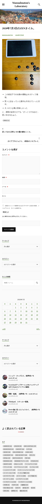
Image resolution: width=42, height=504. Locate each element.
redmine (8, 461)
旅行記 (26, 487)
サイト (4, 196)
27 (5, 322)
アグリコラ (8, 467)
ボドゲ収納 (32, 475)
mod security (21, 455)
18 (32, 315)
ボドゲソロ (21, 475)
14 (10, 315)
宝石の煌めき (8, 487)
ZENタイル (6, 120)
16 (21, 315)
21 (10, 319)
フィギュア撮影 (23, 473)
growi (7, 452)
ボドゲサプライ (9, 475)
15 (16, 315)
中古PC (15, 484)
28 (10, 322)
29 (16, 322)
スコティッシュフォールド (26, 470)
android (8, 446)
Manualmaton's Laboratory (21, 4)
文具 (18, 487)
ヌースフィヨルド (9, 473)
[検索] (37, 283)
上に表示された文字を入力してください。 (15, 216)
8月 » (38, 329)
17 (26, 315)
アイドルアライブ (31, 464)
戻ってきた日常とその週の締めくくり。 (17, 132)
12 (37, 311)
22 (16, 319)
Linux (29, 452)
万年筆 (6, 484)
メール (5, 186)
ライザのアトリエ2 (10, 482)
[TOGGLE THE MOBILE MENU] (3, 4)
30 (21, 322)
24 (26, 319)
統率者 (14, 490)
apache (17, 446)
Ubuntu (8, 464)
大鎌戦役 (24, 484)
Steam (34, 461)
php (27, 458)
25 (32, 319)
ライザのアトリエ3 (25, 482)
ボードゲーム (9, 479)
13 (5, 315)
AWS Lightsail (30, 446)
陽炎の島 (23, 490)
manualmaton (7, 35)
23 (21, 319)
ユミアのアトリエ (22, 479)
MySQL (7, 458)
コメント (6, 155)
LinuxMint (8, 455)
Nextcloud (18, 458)
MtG (32, 455)
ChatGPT (20, 449)
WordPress (25, 500)
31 (26, 322)
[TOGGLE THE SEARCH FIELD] (39, 4)
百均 (6, 490)
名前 (4, 177)
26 (37, 319)
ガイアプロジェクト (20, 467)
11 (32, 311)
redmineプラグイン (21, 461)
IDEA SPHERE (18, 452)
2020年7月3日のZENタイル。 (19, 28)
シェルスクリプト (9, 470)
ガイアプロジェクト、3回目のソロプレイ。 (24, 141)
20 (5, 319)
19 (37, 315)
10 (26, 311)
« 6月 (4, 329)
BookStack (8, 449)
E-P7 (29, 449)
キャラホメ (34, 467)
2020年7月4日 (19, 35)
